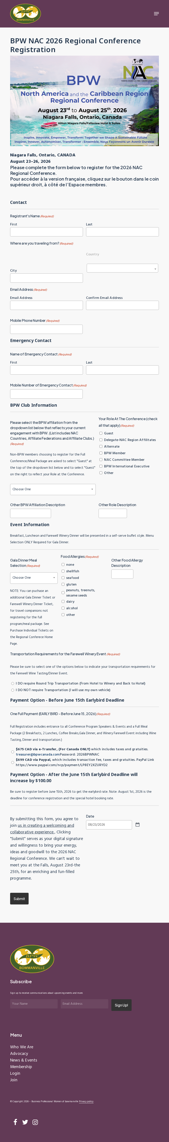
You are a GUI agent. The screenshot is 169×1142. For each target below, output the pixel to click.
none (70, 564)
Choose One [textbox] (22, 489)
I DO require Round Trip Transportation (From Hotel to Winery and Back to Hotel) (80, 683)
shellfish (72, 571)
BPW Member (115, 453)
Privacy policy (86, 1102)
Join (13, 1080)
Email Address (21, 298)
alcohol (72, 608)
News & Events (23, 1060)
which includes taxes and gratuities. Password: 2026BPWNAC (82, 752)
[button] (156, 13)
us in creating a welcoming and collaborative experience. (42, 829)
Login (15, 1073)
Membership (21, 1067)
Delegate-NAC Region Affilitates (130, 440)
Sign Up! (121, 1005)
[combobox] (122, 268)
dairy (70, 601)
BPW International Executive (126, 466)
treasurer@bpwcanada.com (38, 755)
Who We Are (21, 1047)
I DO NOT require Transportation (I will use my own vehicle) (63, 690)
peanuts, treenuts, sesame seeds (80, 593)
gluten (71, 584)
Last (89, 224)
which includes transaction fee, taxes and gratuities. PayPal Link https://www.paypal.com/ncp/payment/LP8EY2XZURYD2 (85, 762)
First (13, 224)
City (13, 270)
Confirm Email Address (104, 298)
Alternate (111, 446)
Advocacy (19, 1053)
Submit (19, 898)
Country (92, 254)
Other (109, 473)
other (70, 615)
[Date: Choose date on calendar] (137, 824)
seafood (72, 578)
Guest (108, 433)
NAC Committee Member (124, 460)
